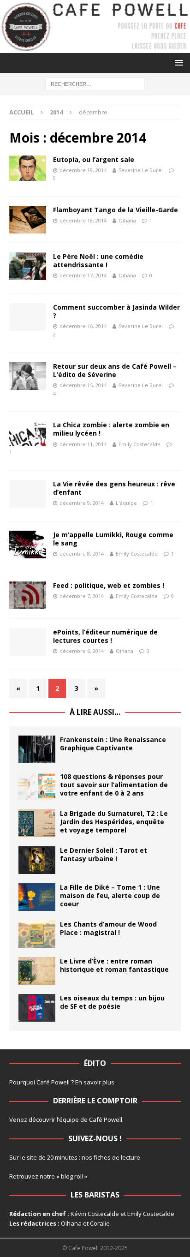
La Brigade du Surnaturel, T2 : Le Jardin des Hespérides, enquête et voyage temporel (114, 821)
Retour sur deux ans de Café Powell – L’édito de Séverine (115, 370)
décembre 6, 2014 (81, 650)
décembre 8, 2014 (81, 553)
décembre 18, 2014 (83, 220)
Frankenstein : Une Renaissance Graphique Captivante (113, 743)
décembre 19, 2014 (83, 170)
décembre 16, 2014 (83, 326)
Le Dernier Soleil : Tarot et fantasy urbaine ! (103, 854)
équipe (69, 1119)
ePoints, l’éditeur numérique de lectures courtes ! (105, 636)
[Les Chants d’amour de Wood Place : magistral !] (36, 934)
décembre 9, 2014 (81, 502)
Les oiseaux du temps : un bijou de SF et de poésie (112, 1002)
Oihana (127, 220)
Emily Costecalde (139, 444)
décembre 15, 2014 (83, 385)
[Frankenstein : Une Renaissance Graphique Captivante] (36, 749)
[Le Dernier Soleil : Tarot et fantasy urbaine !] (36, 860)
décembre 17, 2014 (83, 275)
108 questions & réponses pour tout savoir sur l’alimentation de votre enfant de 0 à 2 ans (114, 784)
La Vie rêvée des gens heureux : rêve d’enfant (114, 488)
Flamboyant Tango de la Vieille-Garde (115, 209)
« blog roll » (71, 1176)
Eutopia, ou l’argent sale (93, 159)
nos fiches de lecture (111, 1157)
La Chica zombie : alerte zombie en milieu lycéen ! (111, 428)
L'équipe (126, 502)
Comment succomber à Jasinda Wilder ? (116, 311)
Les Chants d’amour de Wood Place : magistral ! (108, 928)
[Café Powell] (95, 47)
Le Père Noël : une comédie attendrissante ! (98, 260)
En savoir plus (94, 1082)
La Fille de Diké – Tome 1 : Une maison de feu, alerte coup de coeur (110, 895)
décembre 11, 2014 (83, 444)
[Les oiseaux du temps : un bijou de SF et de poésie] (36, 1008)
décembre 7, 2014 (81, 596)
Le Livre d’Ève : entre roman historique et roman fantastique (114, 965)
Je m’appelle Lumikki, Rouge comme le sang (113, 538)
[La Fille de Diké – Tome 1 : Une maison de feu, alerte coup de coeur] (36, 897)
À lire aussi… (95, 712)
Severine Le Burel (141, 170)
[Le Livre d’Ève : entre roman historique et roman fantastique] (36, 971)
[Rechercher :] (95, 83)
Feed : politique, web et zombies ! (108, 585)
